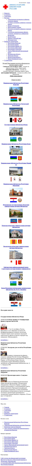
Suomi (28, 2)
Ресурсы (6, 18)
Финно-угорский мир (14, 38)
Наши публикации (13, 26)
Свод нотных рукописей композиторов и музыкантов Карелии (16, 429)
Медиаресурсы (12, 40)
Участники (7, 16)
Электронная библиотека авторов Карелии (17, 425)
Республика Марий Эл (15, 46)
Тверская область (13, 55)
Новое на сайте (16, 80)
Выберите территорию (11, 41)
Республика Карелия (14, 43)
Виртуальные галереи (14, 27)
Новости (7, 13)
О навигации (8, 60)
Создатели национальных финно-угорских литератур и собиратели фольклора (18, 33)
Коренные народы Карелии (12, 427)
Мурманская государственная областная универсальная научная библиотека (16, 205)
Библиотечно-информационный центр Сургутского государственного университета (16, 268)
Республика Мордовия (15, 48)
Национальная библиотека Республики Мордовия (16, 184)
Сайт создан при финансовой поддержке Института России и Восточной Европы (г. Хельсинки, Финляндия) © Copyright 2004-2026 (14, 460)
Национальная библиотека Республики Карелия (16, 83)
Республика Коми (13, 44)
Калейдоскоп (12, 37)
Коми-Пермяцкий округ (15, 59)
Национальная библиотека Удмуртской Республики (16, 104)
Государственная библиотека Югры (16, 124)
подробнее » (4, 340)
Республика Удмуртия (14, 49)
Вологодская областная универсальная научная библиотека (16, 247)
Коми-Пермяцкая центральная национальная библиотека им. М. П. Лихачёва (16, 288)
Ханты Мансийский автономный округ (16, 445)
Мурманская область (14, 54)
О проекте (7, 14)
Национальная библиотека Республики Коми (16, 144)
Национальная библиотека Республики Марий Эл (16, 163)
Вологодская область (14, 57)
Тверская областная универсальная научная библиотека (16, 226)
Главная (6, 407)
